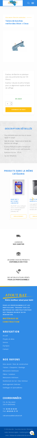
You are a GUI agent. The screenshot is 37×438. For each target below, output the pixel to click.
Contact (6, 349)
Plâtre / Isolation (9, 374)
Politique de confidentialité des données (21, 435)
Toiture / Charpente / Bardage (14, 367)
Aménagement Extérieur (11, 384)
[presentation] (4, 198)
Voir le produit (18, 216)
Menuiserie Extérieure (11, 371)
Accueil (5, 336)
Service (5, 342)
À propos (6, 346)
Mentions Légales (13, 432)
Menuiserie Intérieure (10, 377)
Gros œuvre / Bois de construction (15, 17)
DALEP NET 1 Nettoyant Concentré (15, 201)
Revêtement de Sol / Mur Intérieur (15, 381)
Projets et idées (8, 339)
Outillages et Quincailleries (12, 388)
